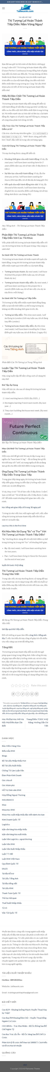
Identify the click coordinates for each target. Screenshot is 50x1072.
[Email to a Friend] (27, 694)
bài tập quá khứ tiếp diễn (13, 629)
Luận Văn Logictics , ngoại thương (17, 839)
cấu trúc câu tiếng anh (14, 706)
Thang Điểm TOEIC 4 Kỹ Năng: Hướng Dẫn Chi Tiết (37, 722)
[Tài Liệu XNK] (25, 8)
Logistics (6, 824)
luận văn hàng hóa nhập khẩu (14, 829)
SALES (5, 868)
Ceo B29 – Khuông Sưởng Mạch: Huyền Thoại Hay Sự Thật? (24, 1011)
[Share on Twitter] (23, 694)
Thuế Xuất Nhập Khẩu (12, 903)
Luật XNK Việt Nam (11, 859)
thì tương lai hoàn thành (19, 711)
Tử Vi (4, 908)
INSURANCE (8, 800)
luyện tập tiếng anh (9, 708)
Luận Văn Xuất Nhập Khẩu (13, 849)
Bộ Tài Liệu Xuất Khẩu (11, 765)
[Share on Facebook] (18, 694)
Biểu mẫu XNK (8, 751)
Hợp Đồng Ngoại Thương (13, 795)
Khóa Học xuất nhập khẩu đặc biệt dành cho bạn (23, 814)
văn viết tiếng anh (41, 713)
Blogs (4, 755)
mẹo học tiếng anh (22, 708)
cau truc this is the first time (14, 525)
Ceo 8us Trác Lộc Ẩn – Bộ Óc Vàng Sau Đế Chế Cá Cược (24, 1036)
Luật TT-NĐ (7, 854)
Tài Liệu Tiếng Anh (10, 878)
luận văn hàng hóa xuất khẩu (14, 834)
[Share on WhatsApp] (13, 694)
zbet (25, 1065)
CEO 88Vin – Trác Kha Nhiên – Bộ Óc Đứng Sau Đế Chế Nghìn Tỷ (24, 1027)
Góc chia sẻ (7, 780)
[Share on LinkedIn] (36, 694)
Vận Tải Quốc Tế (9, 913)
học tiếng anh (41, 706)
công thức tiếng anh (29, 706)
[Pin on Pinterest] (32, 694)
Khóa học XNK (8, 810)
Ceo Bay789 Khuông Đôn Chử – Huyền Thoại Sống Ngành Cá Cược (24, 1019)
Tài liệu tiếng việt (9, 883)
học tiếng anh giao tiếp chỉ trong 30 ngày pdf (21, 507)
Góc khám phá (8, 785)
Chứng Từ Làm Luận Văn (13, 770)
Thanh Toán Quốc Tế (11, 893)
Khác (4, 805)
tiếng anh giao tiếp (28, 713)
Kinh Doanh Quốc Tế (11, 819)
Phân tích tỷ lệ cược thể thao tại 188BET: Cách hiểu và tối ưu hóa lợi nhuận (24, 1044)
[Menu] (3, 8)
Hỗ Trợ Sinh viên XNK (11, 790)
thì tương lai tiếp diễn (13, 713)
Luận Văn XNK (8, 844)
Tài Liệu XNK (7, 888)
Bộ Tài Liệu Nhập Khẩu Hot (14, 760)
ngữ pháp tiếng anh (36, 708)
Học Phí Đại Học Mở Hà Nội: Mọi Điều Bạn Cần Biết (13, 722)
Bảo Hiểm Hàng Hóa (11, 746)
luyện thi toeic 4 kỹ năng (12, 565)
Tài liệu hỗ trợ (25, 17)
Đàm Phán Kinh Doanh (11, 775)
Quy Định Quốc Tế (10, 863)
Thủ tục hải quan (9, 898)
